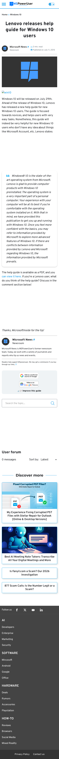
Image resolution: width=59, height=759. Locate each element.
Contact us (38, 754)
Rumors (6, 698)
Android (6, 665)
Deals (5, 692)
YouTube (33, 610)
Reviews (6, 725)
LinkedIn (41, 610)
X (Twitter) (25, 610)
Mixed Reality (9, 743)
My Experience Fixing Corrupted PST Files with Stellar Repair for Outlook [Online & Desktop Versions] (29, 516)
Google (6, 671)
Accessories (8, 704)
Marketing (7, 639)
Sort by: (34, 459)
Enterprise (7, 633)
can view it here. (11, 276)
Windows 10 (15, 14)
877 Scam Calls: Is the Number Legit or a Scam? (30, 587)
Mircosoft (7, 660)
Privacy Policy (22, 754)
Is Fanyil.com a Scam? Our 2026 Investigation (29, 573)
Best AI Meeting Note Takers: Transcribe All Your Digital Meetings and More (29, 558)
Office (5, 678)
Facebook (16, 610)
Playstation (8, 710)
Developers (8, 627)
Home (5, 14)
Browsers (7, 731)
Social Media (8, 737)
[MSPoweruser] (21, 4)
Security (6, 645)
